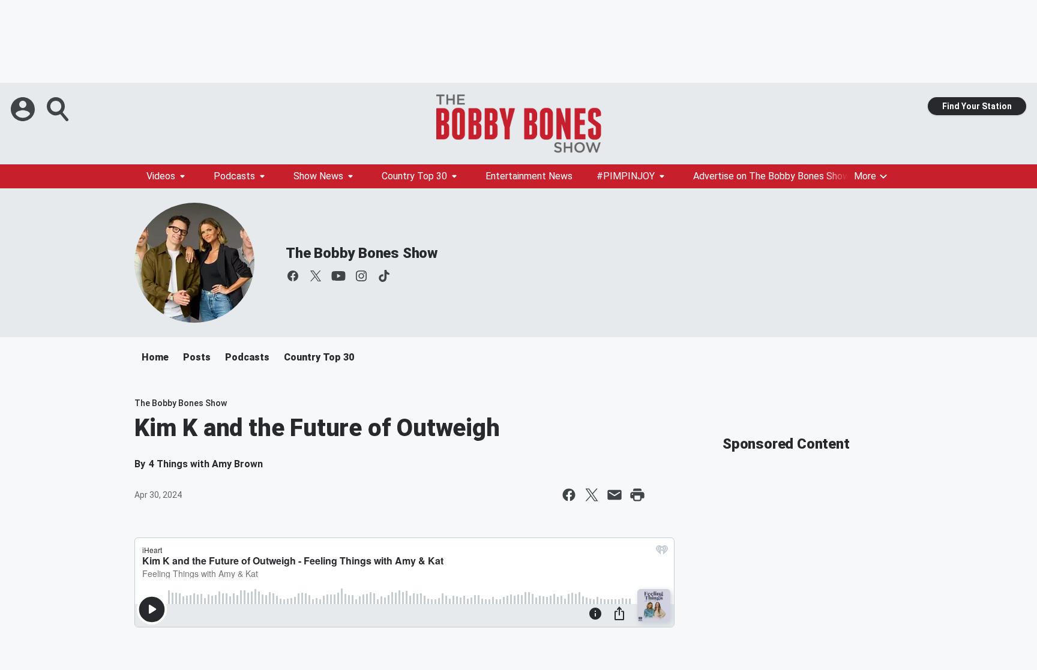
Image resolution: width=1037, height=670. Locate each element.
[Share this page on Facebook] (569, 494)
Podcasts (234, 176)
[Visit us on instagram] (361, 276)
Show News (318, 176)
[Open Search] (59, 109)
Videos (160, 176)
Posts (197, 357)
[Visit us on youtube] (338, 276)
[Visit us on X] (315, 276)
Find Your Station (977, 106)
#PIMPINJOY (626, 176)
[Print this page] (637, 494)
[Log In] (24, 109)
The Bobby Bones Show (361, 253)
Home (155, 357)
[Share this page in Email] (614, 494)
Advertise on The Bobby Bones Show (771, 176)
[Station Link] (518, 124)
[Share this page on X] (591, 494)
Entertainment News (529, 176)
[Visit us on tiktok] (384, 276)
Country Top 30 (414, 176)
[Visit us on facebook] (293, 276)
